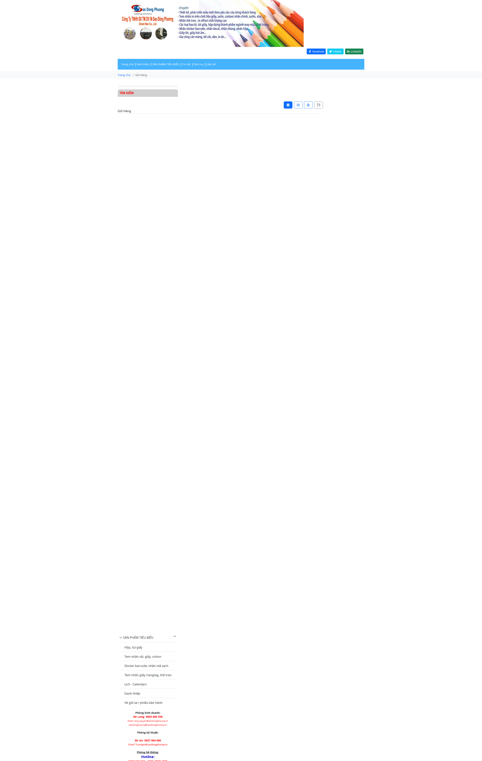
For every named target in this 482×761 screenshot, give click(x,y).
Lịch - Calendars (135, 684)
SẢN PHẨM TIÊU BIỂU (138, 638)
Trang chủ (127, 64)
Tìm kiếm (127, 93)
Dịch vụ (198, 64)
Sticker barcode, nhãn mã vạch (146, 666)
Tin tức (186, 64)
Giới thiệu (143, 64)
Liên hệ (211, 64)
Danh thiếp (132, 693)
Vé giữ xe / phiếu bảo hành (143, 703)
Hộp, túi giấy (133, 647)
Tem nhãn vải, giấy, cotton (142, 657)
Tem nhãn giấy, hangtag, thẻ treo (148, 675)
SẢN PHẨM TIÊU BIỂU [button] (165, 64)
